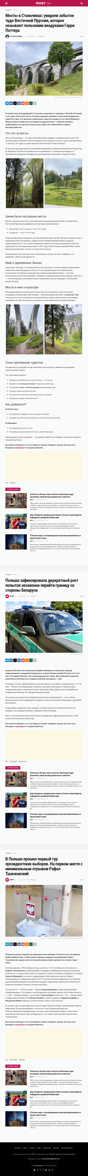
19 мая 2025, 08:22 (24, 880)
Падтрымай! (47, 1148)
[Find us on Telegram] (34, 1170)
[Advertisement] (44, 466)
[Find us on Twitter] (43, 1170)
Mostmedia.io (40, 1165)
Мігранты (22, 761)
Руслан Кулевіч (16, 36)
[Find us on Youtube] (46, 1170)
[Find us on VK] (49, 1170)
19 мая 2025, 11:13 (32, 36)
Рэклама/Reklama (67, 1148)
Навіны (15, 10)
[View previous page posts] (42, 556)
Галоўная (8, 10)
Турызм (12, 483)
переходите (20, 448)
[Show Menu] (6, 3)
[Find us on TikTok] (52, 1170)
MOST (31, 500)
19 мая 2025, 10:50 (24, 596)
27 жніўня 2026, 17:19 (41, 520)
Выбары (22, 1060)
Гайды (39, 1148)
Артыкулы (13, 761)
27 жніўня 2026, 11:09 (41, 541)
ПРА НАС (56, 1148)
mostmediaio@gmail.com (50, 1159)
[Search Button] (81, 3)
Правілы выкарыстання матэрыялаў (62, 1154)
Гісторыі (32, 1148)
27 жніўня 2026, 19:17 (41, 500)
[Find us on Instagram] (37, 1170)
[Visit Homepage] (44, 3)
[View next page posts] (46, 556)
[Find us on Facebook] (40, 1170)
